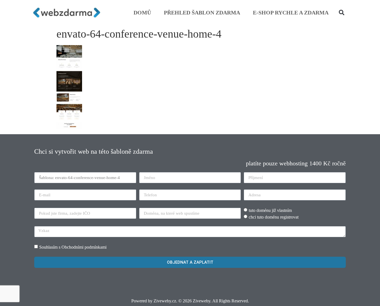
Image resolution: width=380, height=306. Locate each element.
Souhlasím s (73, 247)
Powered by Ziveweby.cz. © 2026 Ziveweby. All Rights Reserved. (190, 300)
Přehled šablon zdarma (202, 12)
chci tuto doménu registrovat (273, 217)
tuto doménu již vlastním (270, 210)
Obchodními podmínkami (84, 247)
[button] (342, 13)
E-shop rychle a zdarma (291, 12)
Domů (142, 12)
